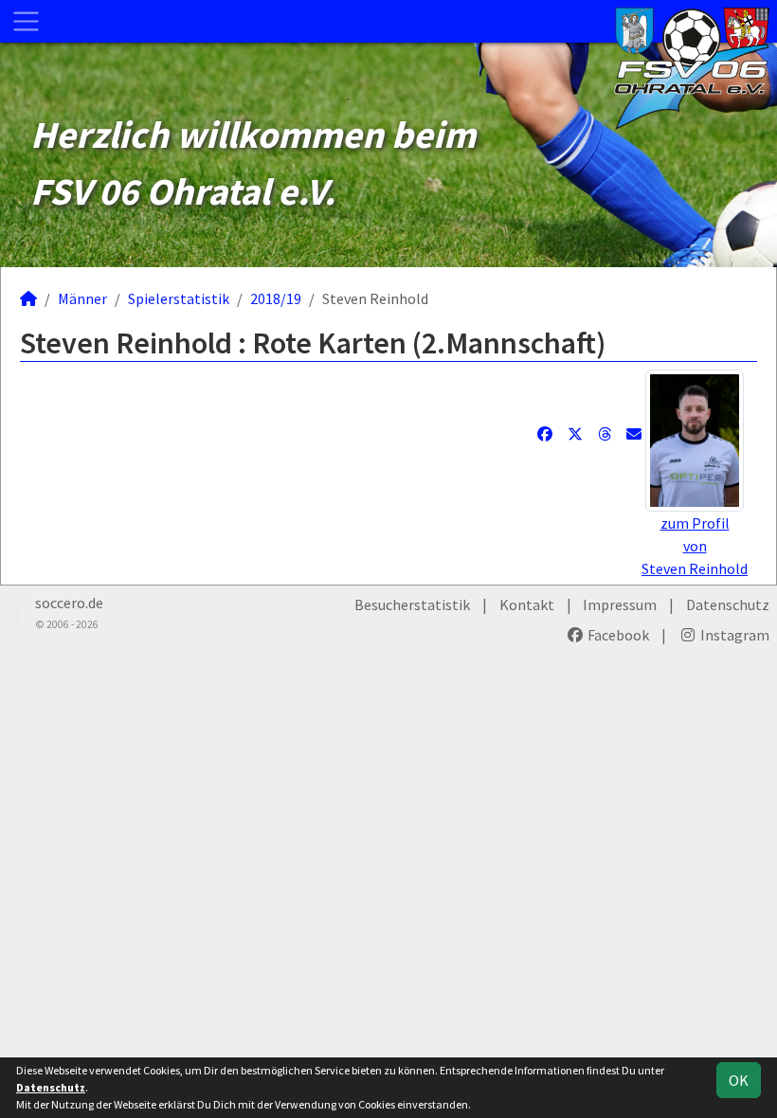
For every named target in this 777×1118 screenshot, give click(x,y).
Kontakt (526, 604)
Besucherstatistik (412, 604)
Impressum (620, 604)
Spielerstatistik (178, 298)
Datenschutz (727, 604)
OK (739, 1080)
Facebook (617, 634)
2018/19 (275, 298)
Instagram (733, 634)
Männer (82, 298)
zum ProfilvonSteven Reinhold (694, 546)
